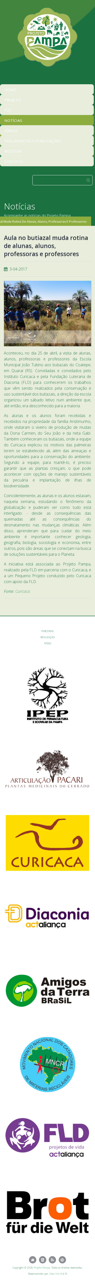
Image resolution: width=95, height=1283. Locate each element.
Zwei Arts (54, 1273)
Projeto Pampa (42, 1267)
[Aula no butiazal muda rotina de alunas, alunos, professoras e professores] (47, 313)
